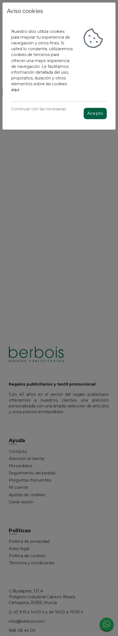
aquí (15, 89)
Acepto (95, 113)
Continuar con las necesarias (38, 108)
